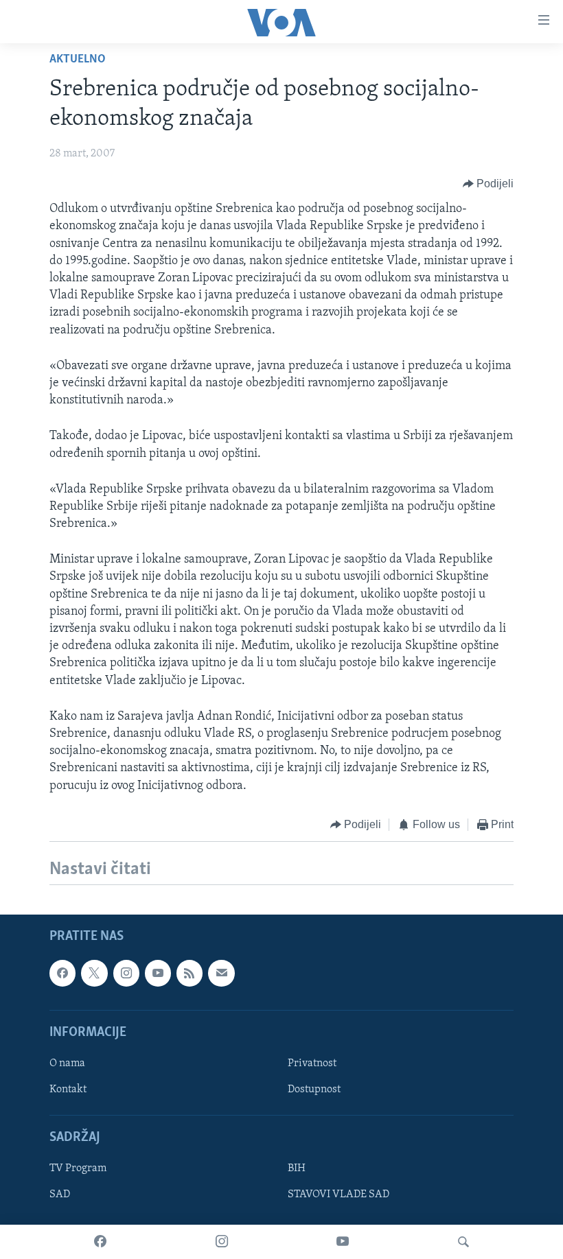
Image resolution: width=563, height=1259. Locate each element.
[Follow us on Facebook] (62, 973)
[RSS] (189, 973)
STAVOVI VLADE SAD (338, 1195)
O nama (67, 1063)
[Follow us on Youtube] (158, 973)
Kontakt (68, 1089)
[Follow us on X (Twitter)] (94, 973)
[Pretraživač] (463, 1242)
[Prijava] (221, 973)
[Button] (488, 184)
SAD (59, 1195)
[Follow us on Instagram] (126, 973)
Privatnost (312, 1063)
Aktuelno (77, 60)
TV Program (77, 1169)
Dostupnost (314, 1089)
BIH (297, 1169)
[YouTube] (342, 1242)
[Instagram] (221, 1242)
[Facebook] (100, 1242)
